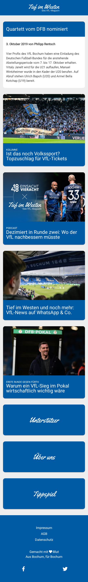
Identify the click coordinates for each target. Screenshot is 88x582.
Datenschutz (44, 540)
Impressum (44, 528)
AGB (44, 534)
